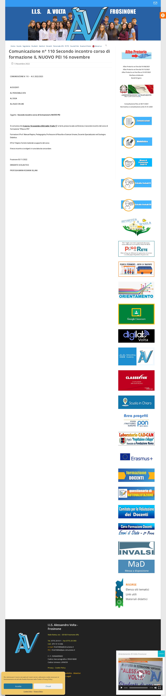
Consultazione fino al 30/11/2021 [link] (136, 104)
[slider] (138, 687)
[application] (140, 674)
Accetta (18, 686)
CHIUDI (161, 654)
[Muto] (155, 688)
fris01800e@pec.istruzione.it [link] (63, 650)
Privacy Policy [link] (38, 691)
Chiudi (48, 686)
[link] (163, 15)
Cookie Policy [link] (28, 691)
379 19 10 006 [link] (57, 644)
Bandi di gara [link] (136, 78)
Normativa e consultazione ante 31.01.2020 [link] (136, 107)
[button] (140, 674)
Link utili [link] (131, 594)
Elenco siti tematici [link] (137, 589)
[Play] (121, 688)
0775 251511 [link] (56, 641)
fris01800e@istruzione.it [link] (64, 647)
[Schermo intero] (159, 688)
